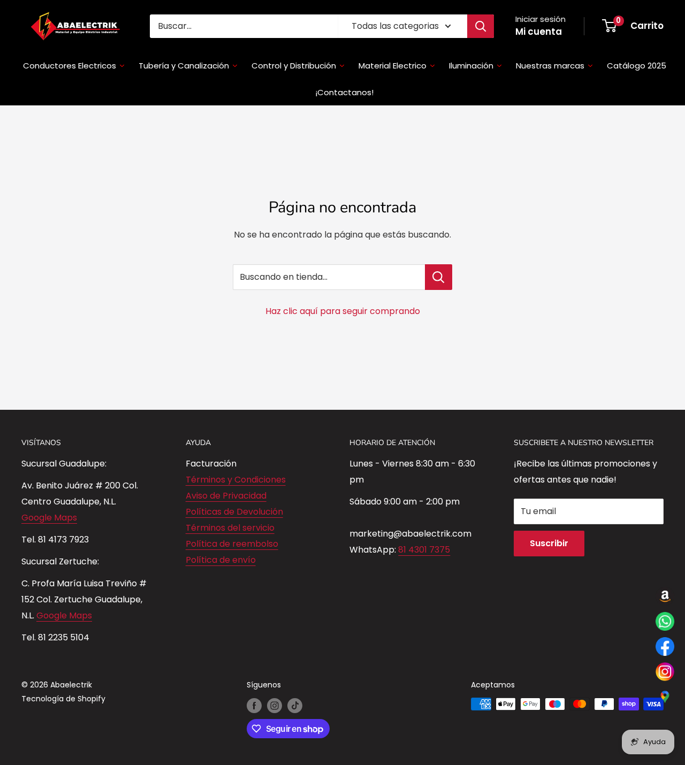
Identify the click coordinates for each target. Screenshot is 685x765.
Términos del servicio (230, 528)
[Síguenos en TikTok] (294, 705)
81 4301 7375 (424, 550)
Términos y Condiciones (236, 479)
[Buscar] (480, 26)
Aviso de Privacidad (226, 495)
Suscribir (549, 543)
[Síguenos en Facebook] (254, 705)
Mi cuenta (538, 31)
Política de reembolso (232, 544)
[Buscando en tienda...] (438, 277)
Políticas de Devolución (234, 512)
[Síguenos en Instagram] (274, 705)
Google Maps (49, 517)
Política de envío (221, 560)
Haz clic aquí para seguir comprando (342, 311)
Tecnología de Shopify (63, 698)
